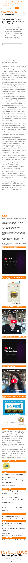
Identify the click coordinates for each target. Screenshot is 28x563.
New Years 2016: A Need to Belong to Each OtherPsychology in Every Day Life (11, 228)
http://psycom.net (7, 533)
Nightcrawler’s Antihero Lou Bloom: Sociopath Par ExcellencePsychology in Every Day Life (12, 239)
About (7, 1)
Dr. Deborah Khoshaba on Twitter (11, 516)
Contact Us (4, 3)
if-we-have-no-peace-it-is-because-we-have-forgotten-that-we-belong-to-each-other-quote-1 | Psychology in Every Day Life (14, 233)
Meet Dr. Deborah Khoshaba (16, 1)
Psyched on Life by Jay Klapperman (12, 535)
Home (3, 1)
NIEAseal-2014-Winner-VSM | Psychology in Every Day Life (14, 218)
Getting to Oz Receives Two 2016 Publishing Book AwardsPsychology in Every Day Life (12, 223)
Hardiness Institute (7, 526)
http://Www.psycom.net (8, 485)
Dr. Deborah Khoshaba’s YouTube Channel (13, 540)
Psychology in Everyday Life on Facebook (13, 519)
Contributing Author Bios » (14, 3)
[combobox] (8, 8)
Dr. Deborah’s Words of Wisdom (9, 6)
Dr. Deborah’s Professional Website (12, 523)
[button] (24, 13)
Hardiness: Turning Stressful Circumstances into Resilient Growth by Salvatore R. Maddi (13, 500)
